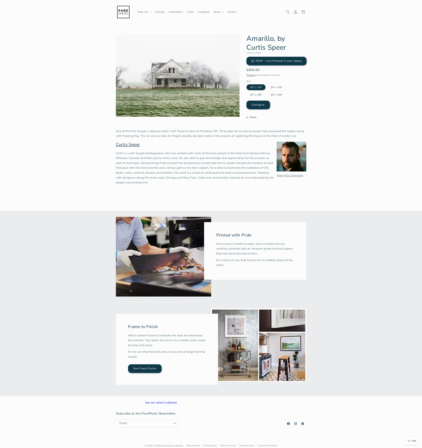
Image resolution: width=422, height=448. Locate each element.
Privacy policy (210, 445)
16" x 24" (256, 87)
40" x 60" (277, 94)
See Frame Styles (144, 368)
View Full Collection (290, 175)
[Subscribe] (174, 423)
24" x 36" (277, 87)
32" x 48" (256, 94)
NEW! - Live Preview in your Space (279, 61)
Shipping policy (247, 445)
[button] (144, 12)
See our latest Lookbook (161, 402)
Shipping (251, 75)
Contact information (267, 445)
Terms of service (228, 445)
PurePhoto (158, 445)
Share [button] (253, 117)
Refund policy (193, 445)
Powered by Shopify (173, 445)
